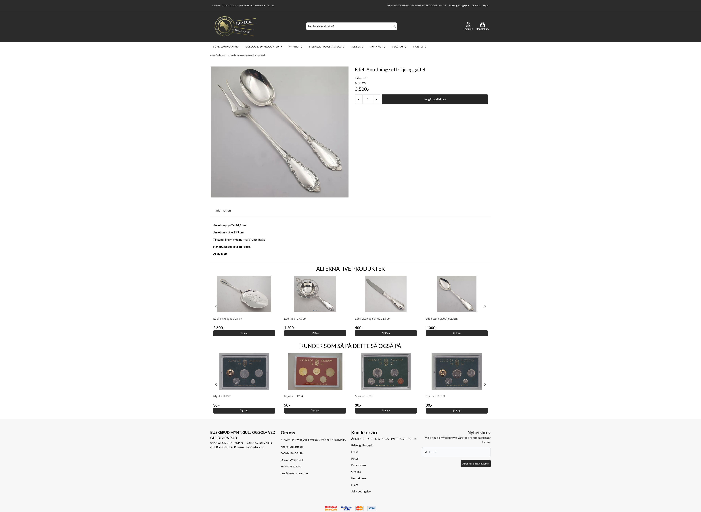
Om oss (476, 5)
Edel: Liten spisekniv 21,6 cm (372, 318)
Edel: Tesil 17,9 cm (295, 318)
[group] (244, 306)
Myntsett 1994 (293, 396)
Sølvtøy (220, 55)
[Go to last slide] (216, 307)
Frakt (354, 452)
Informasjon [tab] (223, 210)
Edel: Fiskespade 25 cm (227, 318)
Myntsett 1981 (364, 396)
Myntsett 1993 (222, 396)
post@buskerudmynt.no (294, 473)
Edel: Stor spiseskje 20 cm (442, 318)
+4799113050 (293, 466)
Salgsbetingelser (361, 491)
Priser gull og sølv (459, 5)
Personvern (358, 465)
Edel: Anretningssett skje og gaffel (248, 55)
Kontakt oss (358, 478)
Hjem (486, 5)
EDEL (228, 55)
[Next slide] (485, 307)
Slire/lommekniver (226, 46)
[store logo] (235, 26)
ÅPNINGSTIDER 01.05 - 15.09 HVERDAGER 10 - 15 (416, 5)
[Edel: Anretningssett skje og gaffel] (279, 131)
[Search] (394, 26)
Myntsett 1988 (435, 396)
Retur (354, 458)
